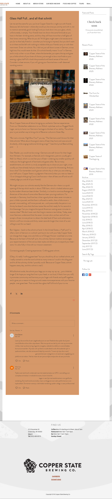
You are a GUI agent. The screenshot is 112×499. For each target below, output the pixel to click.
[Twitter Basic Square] (86, 274)
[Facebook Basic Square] (83, 274)
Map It (30, 434)
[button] (53, 4)
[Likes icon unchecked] (16, 361)
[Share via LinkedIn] (22, 294)
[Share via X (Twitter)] (16, 294)
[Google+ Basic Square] (90, 274)
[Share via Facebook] (11, 294)
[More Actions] (73, 335)
